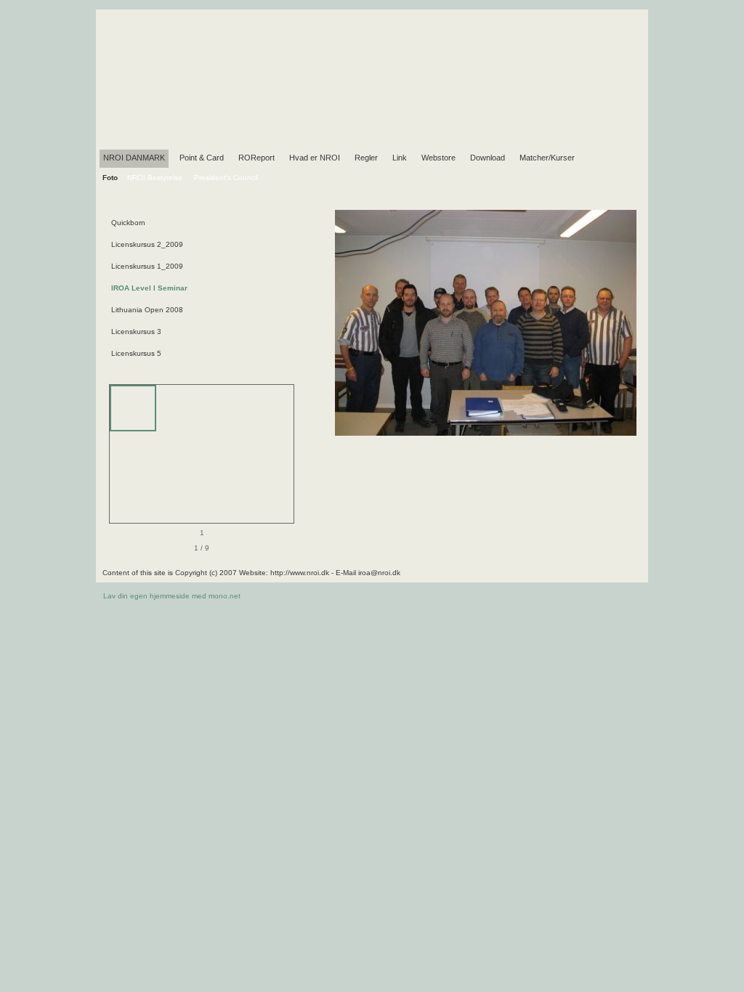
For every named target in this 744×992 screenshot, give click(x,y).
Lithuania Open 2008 (147, 310)
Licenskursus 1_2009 (147, 266)
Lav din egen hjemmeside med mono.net (171, 596)
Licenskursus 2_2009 (147, 244)
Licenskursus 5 (136, 353)
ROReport (256, 157)
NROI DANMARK (134, 157)
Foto (110, 178)
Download (487, 157)
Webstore (438, 157)
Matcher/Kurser (547, 157)
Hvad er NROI (314, 157)
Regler (366, 157)
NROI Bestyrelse (154, 178)
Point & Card (201, 157)
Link (399, 157)
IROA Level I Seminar (149, 288)
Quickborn (128, 223)
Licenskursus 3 (136, 332)
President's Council (226, 178)
